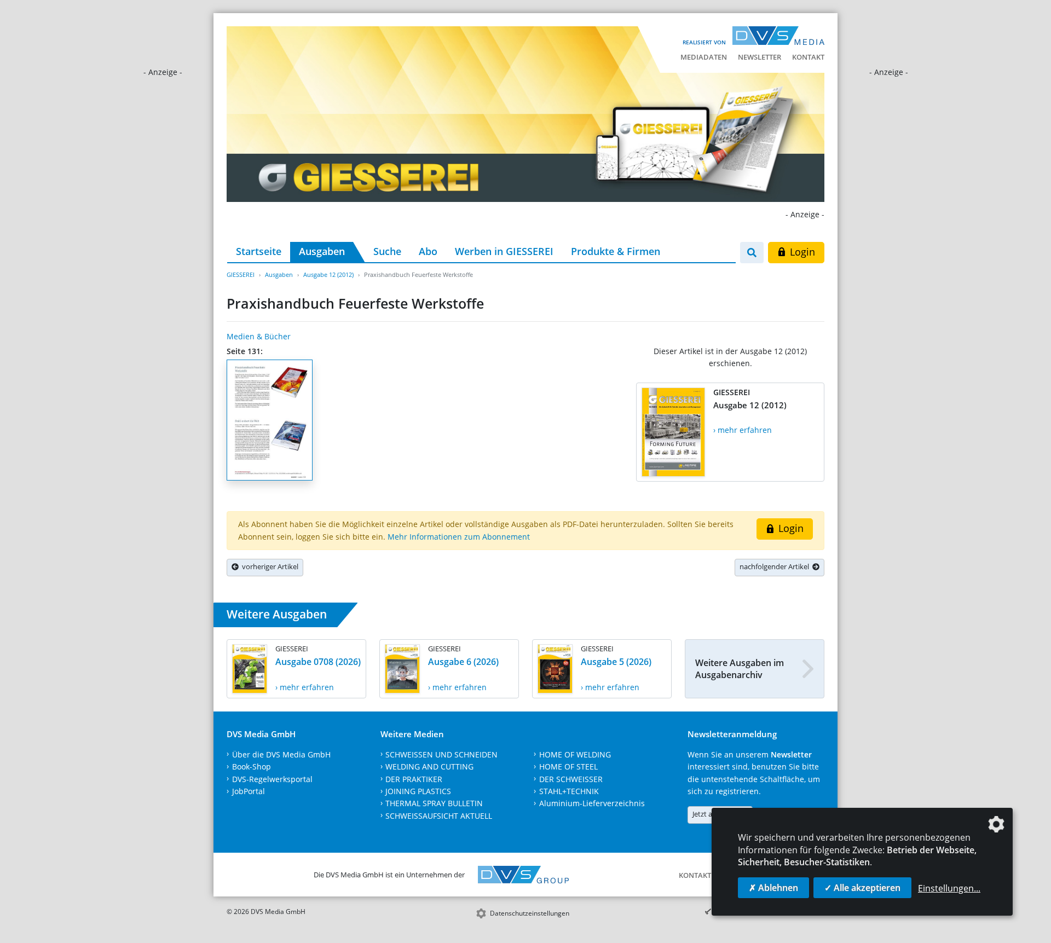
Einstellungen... (949, 888)
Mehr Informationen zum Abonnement (459, 536)
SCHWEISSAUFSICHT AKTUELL (438, 816)
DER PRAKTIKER (413, 779)
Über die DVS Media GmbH (281, 754)
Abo (428, 251)
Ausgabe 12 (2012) (328, 274)
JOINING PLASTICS (418, 791)
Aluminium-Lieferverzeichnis (592, 803)
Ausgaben (322, 251)
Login (801, 251)
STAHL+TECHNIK (569, 791)
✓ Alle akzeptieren (862, 888)
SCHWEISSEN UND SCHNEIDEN (441, 754)
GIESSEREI (241, 274)
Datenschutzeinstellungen (529, 913)
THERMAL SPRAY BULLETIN (434, 803)
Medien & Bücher (259, 336)
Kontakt (808, 57)
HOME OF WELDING (575, 754)
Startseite (258, 251)
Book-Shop (251, 766)
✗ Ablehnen (773, 888)
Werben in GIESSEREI (504, 251)
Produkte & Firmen (615, 251)
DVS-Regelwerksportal (272, 779)
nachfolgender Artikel (776, 566)
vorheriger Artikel (268, 566)
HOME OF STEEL (568, 766)
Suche (387, 251)
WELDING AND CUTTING (429, 766)
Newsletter (759, 57)
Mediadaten (703, 57)
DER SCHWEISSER (571, 779)
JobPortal (248, 791)
